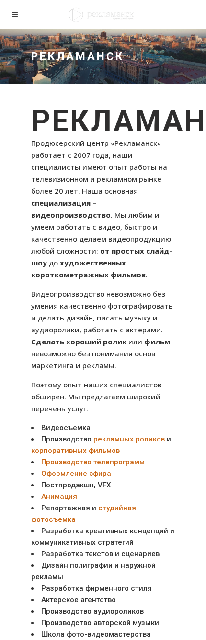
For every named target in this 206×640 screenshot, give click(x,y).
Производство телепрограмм (93, 462)
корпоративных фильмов (75, 450)
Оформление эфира (76, 473)
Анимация (59, 496)
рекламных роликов (129, 439)
